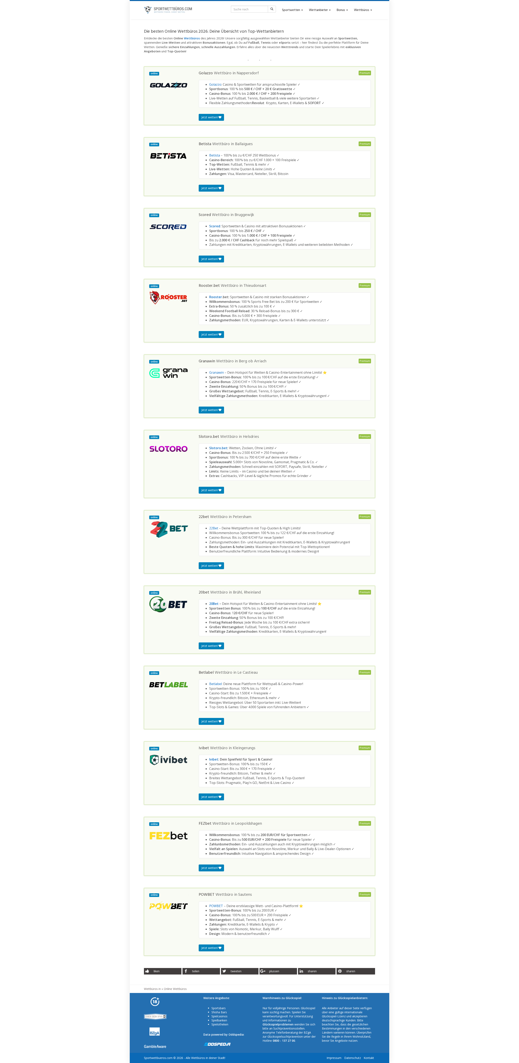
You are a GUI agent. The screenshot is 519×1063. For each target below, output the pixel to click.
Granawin (216, 372)
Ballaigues (244, 144)
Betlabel (215, 684)
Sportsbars (218, 1008)
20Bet (214, 603)
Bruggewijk (244, 215)
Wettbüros (362, 10)
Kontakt (369, 1058)
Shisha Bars (219, 1012)
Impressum (334, 1058)
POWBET (216, 906)
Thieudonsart (254, 285)
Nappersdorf (248, 73)
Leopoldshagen (248, 823)
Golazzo (215, 84)
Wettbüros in (152, 989)
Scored (214, 226)
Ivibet (213, 759)
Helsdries (251, 436)
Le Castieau (247, 672)
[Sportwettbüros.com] (168, 10)
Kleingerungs (244, 748)
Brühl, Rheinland (247, 592)
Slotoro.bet (218, 448)
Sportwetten (291, 10)
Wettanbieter (319, 10)
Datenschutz (352, 1058)
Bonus (341, 10)
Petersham (242, 517)
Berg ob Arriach (252, 361)
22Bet (213, 528)
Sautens (245, 894)
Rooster (215, 297)
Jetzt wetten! (210, 117)
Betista (214, 155)
